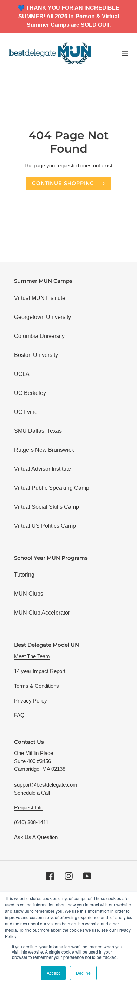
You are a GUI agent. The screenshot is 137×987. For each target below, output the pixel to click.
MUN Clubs (28, 594)
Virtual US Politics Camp (45, 526)
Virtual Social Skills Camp (46, 507)
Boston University (36, 355)
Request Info (28, 807)
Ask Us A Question (36, 837)
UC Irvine (26, 412)
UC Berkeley (30, 393)
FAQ (19, 715)
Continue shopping (63, 183)
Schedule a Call (32, 793)
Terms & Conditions (36, 686)
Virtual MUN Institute (39, 298)
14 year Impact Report (39, 671)
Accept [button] (53, 973)
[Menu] (125, 52)
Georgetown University (42, 317)
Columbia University (39, 336)
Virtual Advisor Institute (42, 469)
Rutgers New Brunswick (44, 450)
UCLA (22, 374)
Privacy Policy (30, 701)
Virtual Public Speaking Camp (51, 488)
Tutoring (24, 575)
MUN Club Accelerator (42, 613)
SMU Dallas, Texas (38, 431)
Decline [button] (83, 973)
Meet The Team (32, 656)
